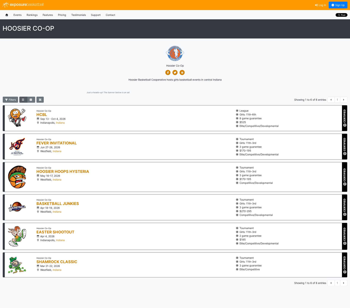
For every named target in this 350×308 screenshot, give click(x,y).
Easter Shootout (55, 232)
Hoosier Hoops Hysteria (62, 171)
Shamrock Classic (56, 262)
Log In (322, 5)
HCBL (41, 115)
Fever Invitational (56, 143)
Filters (12, 99)
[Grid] (31, 100)
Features (48, 14)
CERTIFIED (344, 116)
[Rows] (23, 100)
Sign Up (340, 5)
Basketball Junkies (57, 204)
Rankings (32, 14)
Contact (110, 14)
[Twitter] (175, 72)
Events (17, 14)
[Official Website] (182, 72)
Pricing (62, 14)
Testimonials (78, 14)
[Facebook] (168, 72)
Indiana (60, 122)
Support (96, 14)
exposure (26, 5)
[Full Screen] (40, 100)
